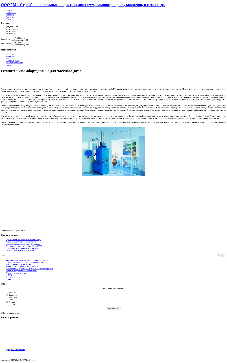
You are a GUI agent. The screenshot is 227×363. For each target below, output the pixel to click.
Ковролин (10, 56)
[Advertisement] (44, 80)
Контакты (10, 17)
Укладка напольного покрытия (18, 264)
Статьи (8, 19)
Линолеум (10, 54)
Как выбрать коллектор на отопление (21, 242)
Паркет (11, 300)
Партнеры (10, 15)
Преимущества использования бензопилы (23, 244)
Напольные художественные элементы (21, 271)
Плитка (12, 302)
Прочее (9, 65)
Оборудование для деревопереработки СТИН (24, 246)
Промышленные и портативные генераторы (23, 240)
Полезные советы (13, 277)
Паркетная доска (12, 61)
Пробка (12, 305)
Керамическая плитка (14, 63)
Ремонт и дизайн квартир (16, 273)
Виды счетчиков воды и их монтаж (20, 250)
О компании (11, 13)
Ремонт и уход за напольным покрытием (22, 266)
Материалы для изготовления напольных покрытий (27, 260)
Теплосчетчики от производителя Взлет (22, 248)
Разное (8, 279)
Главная (9, 10)
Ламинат (9, 58)
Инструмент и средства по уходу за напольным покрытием (29, 269)
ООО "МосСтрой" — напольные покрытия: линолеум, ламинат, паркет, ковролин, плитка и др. (83, 4)
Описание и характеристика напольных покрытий (26, 262)
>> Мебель (10, 275)
